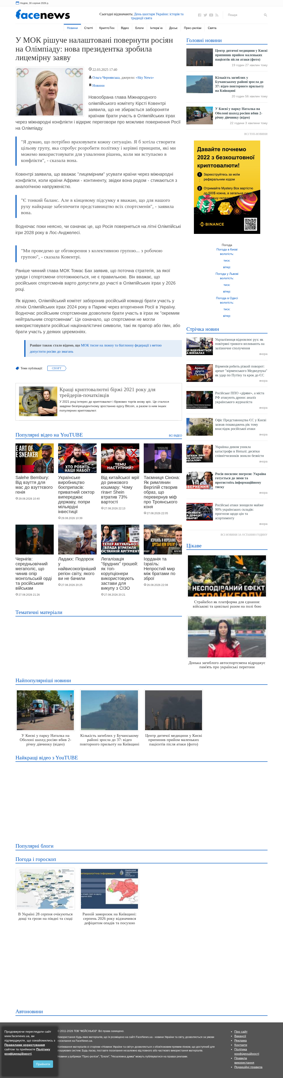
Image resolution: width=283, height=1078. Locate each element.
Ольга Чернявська (106, 77)
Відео (125, 28)
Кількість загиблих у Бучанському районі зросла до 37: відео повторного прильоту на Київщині (109, 740)
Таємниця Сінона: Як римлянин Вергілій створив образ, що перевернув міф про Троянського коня (162, 492)
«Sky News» (145, 77)
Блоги (139, 28)
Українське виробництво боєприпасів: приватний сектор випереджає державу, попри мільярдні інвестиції (76, 494)
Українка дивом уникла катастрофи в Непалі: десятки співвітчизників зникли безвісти (239, 451)
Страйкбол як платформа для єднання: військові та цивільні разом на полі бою (227, 604)
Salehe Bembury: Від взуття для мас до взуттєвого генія (34, 485)
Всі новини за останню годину (244, 534)
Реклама (240, 1040)
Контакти (240, 1045)
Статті (88, 28)
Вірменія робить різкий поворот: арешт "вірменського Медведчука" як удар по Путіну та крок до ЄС (241, 370)
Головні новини (204, 40)
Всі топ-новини (256, 134)
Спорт (56, 368)
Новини (72, 28)
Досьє (173, 28)
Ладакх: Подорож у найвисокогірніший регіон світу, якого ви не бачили (77, 568)
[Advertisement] (140, 799)
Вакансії (240, 1036)
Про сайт (240, 1031)
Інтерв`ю (156, 28)
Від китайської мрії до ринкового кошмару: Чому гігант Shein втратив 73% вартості (120, 489)
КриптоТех (107, 28)
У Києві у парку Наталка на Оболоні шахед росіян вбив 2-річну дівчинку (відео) (238, 113)
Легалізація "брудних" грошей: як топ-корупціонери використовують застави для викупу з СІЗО (119, 573)
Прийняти (43, 1064)
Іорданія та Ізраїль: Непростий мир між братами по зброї (159, 568)
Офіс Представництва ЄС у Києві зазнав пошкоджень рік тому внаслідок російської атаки (240, 424)
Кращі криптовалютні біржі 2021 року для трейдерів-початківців (107, 392)
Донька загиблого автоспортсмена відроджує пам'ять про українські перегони (227, 664)
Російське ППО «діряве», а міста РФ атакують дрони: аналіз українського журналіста (239, 397)
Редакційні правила (248, 1067)
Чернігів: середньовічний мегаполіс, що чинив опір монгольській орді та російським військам (33, 573)
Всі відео (175, 435)
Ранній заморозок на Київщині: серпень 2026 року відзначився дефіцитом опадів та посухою (109, 918)
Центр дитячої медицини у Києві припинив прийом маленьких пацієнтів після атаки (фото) (241, 55)
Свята (212, 28)
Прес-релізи (192, 28)
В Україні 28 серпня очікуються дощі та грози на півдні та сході (45, 916)
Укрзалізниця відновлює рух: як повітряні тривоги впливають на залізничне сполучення (239, 344)
